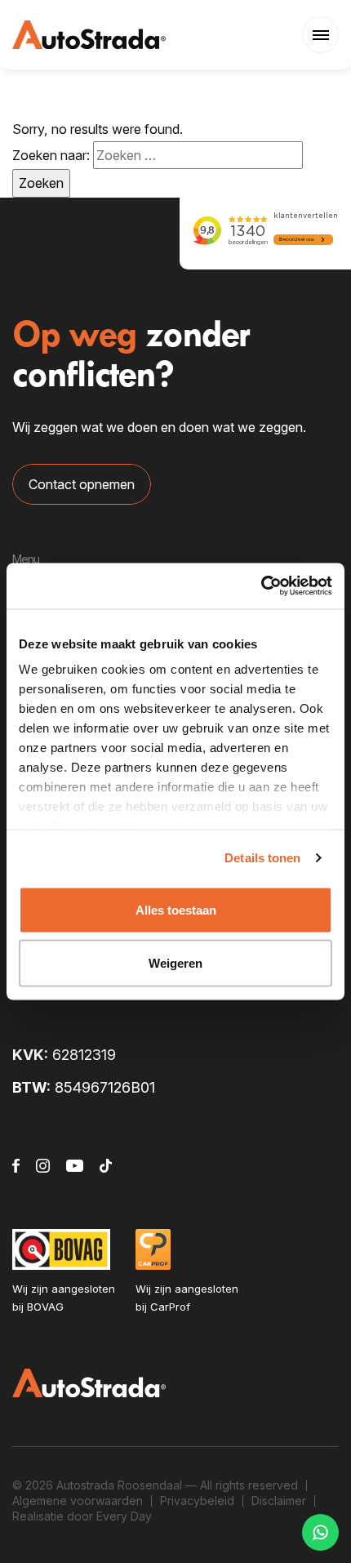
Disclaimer (278, 1500)
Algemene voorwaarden (77, 1500)
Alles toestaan (176, 909)
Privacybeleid (197, 1500)
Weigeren (175, 963)
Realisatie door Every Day (82, 1516)
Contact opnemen (82, 484)
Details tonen (262, 858)
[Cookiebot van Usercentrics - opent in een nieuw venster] (260, 586)
